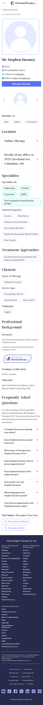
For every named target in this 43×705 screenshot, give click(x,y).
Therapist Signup (27, 680)
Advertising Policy (28, 673)
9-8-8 (9, 658)
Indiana (25, 564)
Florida (4, 561)
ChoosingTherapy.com (16, 684)
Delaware (5, 556)
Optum (4, 635)
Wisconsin (27, 591)
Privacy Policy (28, 669)
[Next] (37, 99)
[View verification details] (21, 359)
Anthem (4, 614)
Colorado (26, 556)
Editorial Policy (14, 673)
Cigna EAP (5, 623)
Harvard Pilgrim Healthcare (7, 626)
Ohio (15, 78)
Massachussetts (8, 572)
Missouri (5, 575)
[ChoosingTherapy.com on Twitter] (21, 691)
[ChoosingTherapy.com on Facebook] (15, 691)
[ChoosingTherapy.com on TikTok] (9, 691)
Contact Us (14, 676)
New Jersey (6, 583)
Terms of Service (14, 669)
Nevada (25, 575)
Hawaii (25, 558)
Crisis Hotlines (26, 676)
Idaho (25, 561)
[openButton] (4, 3)
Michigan (26, 569)
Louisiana (5, 567)
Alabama (5, 550)
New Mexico (27, 578)
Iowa (24, 567)
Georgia (4, 564)
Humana (4, 630)
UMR (3, 641)
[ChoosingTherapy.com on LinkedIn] (27, 691)
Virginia (4, 597)
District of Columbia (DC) (11, 558)
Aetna (4, 609)
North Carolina (7, 578)
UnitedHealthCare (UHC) (11, 644)
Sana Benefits (7, 638)
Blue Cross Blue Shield (10, 617)
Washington (27, 589)
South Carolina (7, 580)
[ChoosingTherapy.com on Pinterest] (40, 691)
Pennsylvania (6, 589)
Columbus (19, 74)
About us (31, 684)
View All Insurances (9, 646)
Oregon (26, 583)
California (25, 78)
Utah (24, 586)
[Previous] (4, 99)
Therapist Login (13, 680)
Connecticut (6, 553)
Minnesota (27, 572)
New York (5, 586)
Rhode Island (6, 591)
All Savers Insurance (9, 612)
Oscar (4, 633)
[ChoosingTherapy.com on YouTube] (3, 691)
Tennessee (6, 594)
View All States (7, 600)
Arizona (26, 550)
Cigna (4, 620)
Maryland (5, 569)
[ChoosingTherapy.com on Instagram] (33, 691)
